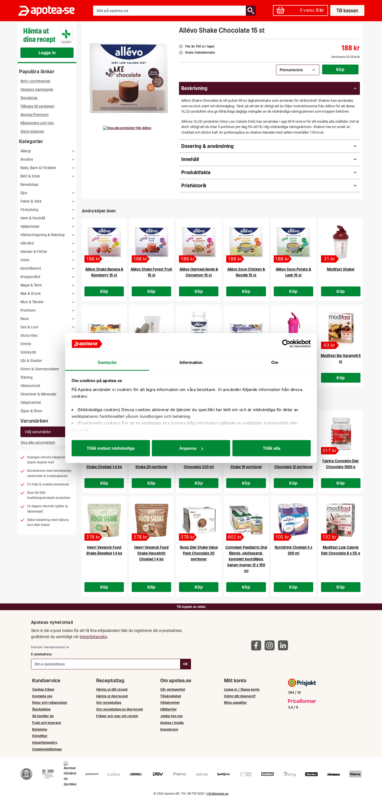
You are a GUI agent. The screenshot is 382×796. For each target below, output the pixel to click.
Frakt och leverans (46, 723)
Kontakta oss (42, 696)
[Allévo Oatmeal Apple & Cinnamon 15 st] (198, 242)
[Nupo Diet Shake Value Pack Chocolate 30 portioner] (198, 520)
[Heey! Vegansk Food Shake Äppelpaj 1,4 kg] (104, 520)
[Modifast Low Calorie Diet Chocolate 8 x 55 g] (340, 520)
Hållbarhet (168, 709)
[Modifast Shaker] (340, 242)
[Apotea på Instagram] (271, 645)
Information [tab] (191, 362)
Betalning (39, 729)
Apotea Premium (34, 114)
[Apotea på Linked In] (284, 645)
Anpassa (187, 448)
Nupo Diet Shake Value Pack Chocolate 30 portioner (199, 553)
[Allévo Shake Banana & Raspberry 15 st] (104, 242)
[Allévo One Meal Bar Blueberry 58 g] (245, 328)
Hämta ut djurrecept (112, 696)
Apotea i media (172, 723)
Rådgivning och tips (37, 123)
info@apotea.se (217, 793)
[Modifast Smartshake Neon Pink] (293, 328)
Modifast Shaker (341, 269)
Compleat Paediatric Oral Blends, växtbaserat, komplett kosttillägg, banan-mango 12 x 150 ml (246, 559)
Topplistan (29, 98)
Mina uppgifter (235, 702)
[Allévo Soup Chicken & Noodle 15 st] (245, 242)
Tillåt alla (271, 448)
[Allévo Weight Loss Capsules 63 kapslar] (198, 328)
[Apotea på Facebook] (257, 645)
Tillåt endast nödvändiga (111, 448)
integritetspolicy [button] (93, 636)
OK (185, 664)
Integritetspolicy (44, 742)
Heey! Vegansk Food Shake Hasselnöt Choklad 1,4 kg (151, 553)
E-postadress (41, 654)
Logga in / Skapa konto (242, 689)
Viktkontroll (30, 385)
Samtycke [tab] (107, 362)
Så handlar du (43, 716)
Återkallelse (41, 709)
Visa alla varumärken (37, 442)
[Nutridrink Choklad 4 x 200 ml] (293, 520)
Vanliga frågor (43, 689)
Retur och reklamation (49, 702)
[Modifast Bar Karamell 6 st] (340, 328)
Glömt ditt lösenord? (240, 696)
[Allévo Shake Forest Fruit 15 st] (151, 242)
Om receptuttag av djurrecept (119, 709)
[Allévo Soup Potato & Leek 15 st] (293, 242)
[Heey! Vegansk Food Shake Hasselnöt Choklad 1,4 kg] (151, 520)
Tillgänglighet (170, 696)
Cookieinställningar (47, 749)
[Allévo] (127, 128)
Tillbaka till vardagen (37, 106)
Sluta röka (28, 335)
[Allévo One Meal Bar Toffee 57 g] (104, 328)
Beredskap (29, 184)
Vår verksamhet (172, 689)
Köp (340, 69)
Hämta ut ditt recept (112, 689)
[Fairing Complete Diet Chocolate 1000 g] (340, 434)
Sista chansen (32, 131)
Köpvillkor (40, 736)
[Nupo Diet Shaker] (151, 328)
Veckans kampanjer (36, 89)
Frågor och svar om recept (117, 716)
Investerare (169, 729)
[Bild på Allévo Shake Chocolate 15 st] (128, 78)
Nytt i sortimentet (35, 81)
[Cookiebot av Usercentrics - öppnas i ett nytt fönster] (286, 344)
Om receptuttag (108, 702)
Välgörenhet (30, 402)
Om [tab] (274, 362)
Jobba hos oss (171, 716)
